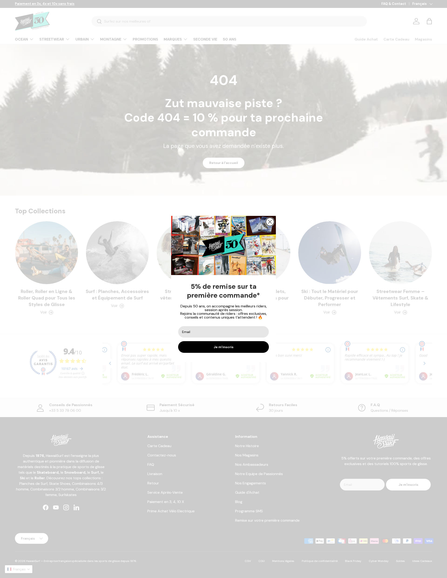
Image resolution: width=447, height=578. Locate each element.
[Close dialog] (270, 222)
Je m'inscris (224, 347)
